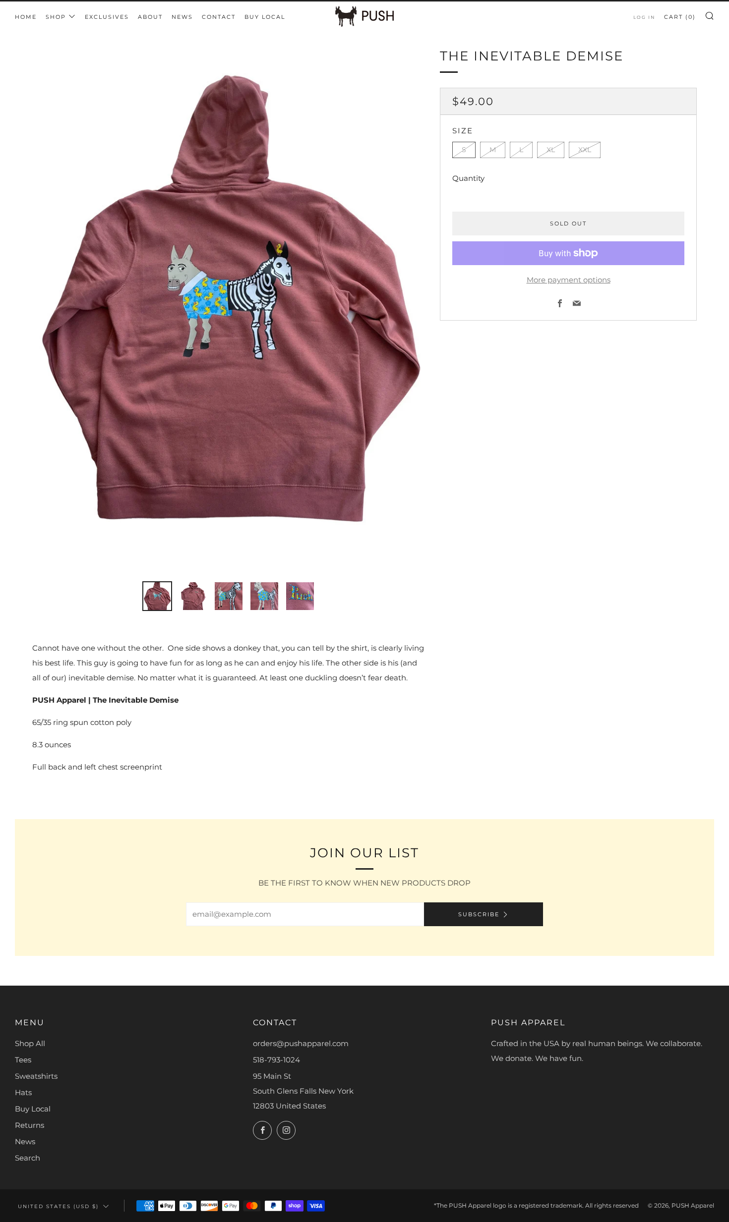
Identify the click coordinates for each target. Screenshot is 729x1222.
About (150, 16)
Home (26, 16)
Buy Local (264, 16)
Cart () (680, 16)
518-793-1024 (276, 1059)
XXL (584, 150)
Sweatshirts (36, 1076)
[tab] (157, 596)
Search (27, 1158)
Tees (23, 1059)
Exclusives (107, 16)
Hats (23, 1092)
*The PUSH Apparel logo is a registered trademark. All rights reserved (536, 1205)
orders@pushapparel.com (301, 1043)
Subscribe (478, 914)
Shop (56, 16)
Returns (29, 1125)
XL (551, 150)
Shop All (30, 1043)
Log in (644, 17)
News (182, 16)
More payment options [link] (568, 279)
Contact (219, 16)
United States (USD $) (58, 1206)
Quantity (468, 178)
